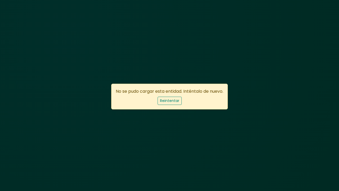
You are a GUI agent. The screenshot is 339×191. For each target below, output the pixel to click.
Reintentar (169, 100)
